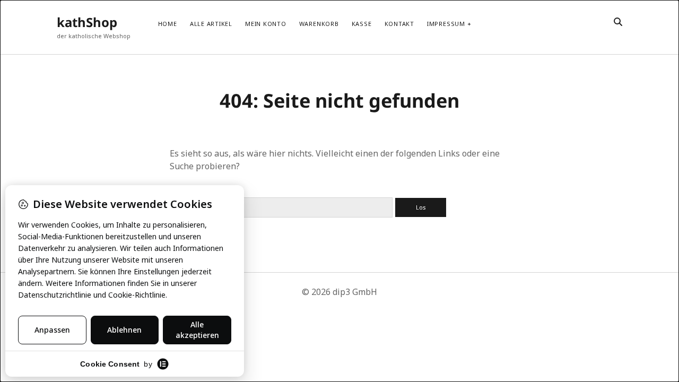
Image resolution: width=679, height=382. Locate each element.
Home (167, 24)
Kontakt (399, 24)
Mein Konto (265, 24)
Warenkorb (319, 24)
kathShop (87, 22)
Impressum (446, 24)
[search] (618, 22)
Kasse (362, 24)
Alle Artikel (211, 24)
